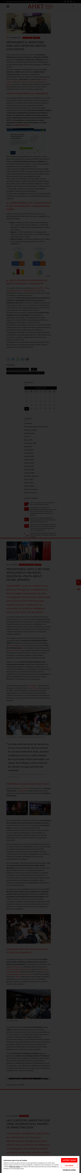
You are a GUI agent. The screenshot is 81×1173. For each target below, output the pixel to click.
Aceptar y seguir (69, 1160)
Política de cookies (14, 1166)
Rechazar (69, 1165)
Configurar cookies (69, 1170)
